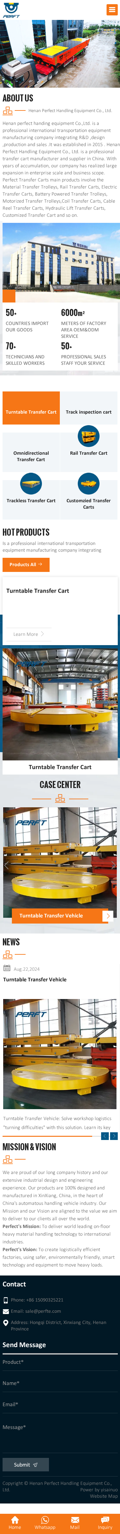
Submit (22, 1465)
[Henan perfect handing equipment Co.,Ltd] (11, 5)
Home (15, 1527)
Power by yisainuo (99, 1490)
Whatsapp (45, 1527)
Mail (75, 1527)
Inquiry (105, 1527)
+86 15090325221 (44, 1300)
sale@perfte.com (43, 1311)
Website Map (104, 1496)
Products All (23, 564)
